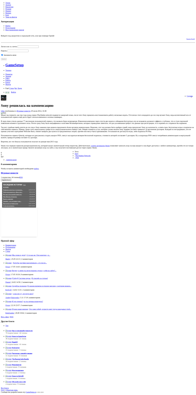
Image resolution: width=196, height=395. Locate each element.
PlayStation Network (83, 156)
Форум (8, 84)
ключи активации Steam (100, 146)
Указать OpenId (190, 39)
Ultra (3, 111)
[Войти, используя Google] (14, 38)
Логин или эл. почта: (9, 47)
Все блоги (5, 388)
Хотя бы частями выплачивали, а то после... (30, 263)
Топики (8, 70)
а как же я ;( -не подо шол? (23, 294)
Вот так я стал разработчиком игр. (12, 194)
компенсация (11, 160)
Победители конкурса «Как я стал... (12, 192)
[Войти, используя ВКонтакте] (6, 38)
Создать (190, 96)
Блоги (7, 82)
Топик (7, 3)
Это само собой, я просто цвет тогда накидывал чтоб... (50, 309)
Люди (19, 88)
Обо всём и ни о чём (19, 382)
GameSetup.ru (31, 392)
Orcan (7, 267)
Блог (7, 15)
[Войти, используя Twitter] (10, 38)
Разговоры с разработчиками (22, 353)
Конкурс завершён (8, 199)
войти (36, 169)
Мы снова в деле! (19, 255)
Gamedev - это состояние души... (12, 201)
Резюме (8, 9)
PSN (77, 158)
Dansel (7, 282)
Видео (14, 271)
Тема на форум (11, 17)
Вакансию (9, 7)
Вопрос (8, 13)
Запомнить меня (9, 55)
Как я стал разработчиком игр (22, 331)
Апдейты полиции (19, 286)
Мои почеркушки (18, 370)
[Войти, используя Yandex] (18, 38)
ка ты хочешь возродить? (33, 301)
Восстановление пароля (14, 30)
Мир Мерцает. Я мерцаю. (10, 196)
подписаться (6, 180)
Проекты (8, 74)
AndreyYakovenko (12, 298)
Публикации (10, 247)
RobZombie (9, 313)
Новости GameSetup (19, 336)
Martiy (7, 259)
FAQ (3, 390)
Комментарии (10, 245)
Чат (15, 88)
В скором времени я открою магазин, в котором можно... (49, 286)
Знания (8, 76)
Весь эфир (5, 317)
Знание (8, 5)
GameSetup (14, 65)
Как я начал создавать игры (10, 203)
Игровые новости (24, 111)
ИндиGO (15, 342)
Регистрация (10, 28)
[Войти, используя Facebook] (2, 38)
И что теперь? (17, 301)
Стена (11, 88)
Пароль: (4, 51)
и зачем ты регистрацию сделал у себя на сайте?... (37, 271)
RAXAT (8, 290)
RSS (21, 177)
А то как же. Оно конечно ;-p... (38, 255)
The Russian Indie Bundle (20, 359)
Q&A (7, 78)
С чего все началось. (8, 205)
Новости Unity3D (18, 376)
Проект (8, 11)
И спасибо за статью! (40, 278)
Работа (8, 80)
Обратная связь (12, 390)
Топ (6, 326)
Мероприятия (16, 365)
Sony (76, 154)
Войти (7, 26)
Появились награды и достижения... (13, 190)
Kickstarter (16, 348)
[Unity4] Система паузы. (21, 278)
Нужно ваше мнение (20, 309)
